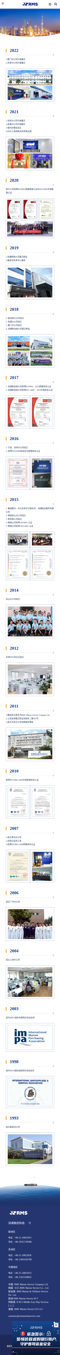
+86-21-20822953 (22, 1238)
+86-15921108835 (23, 1277)
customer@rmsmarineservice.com (24, 1316)
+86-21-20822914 (22, 1273)
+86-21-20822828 (22, 1255)
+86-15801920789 (23, 1259)
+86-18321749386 (23, 1242)
